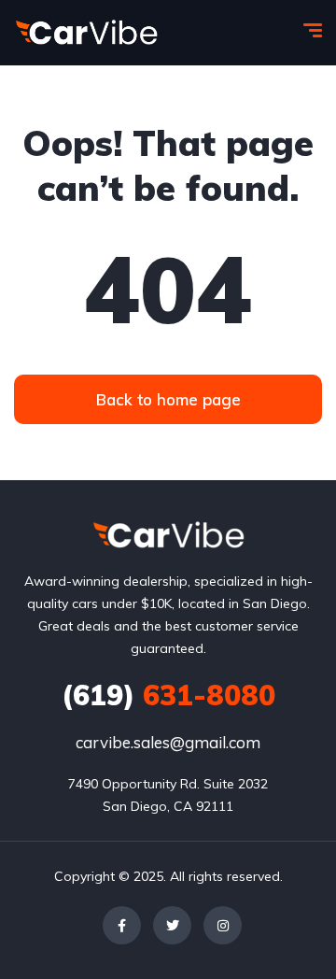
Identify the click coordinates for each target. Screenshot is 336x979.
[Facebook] (122, 925)
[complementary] (280, 923)
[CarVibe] (86, 33)
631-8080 (168, 695)
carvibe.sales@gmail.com (168, 742)
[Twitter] (172, 925)
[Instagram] (222, 925)
